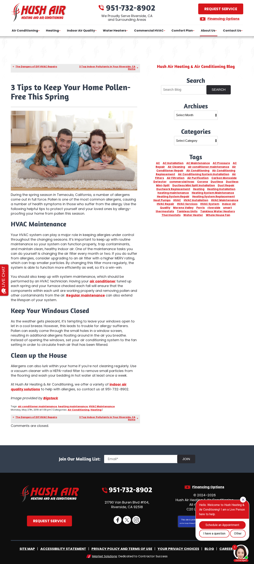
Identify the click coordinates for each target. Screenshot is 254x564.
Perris (200, 207)
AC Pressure (221, 163)
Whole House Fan (218, 215)
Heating (96, 409)
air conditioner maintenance (37, 406)
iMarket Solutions (104, 556)
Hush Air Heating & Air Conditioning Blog (196, 66)
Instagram (136, 520)
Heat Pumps (162, 200)
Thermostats (171, 215)
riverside (214, 207)
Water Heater (193, 215)
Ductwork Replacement (173, 189)
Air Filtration (175, 178)
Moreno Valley (183, 207)
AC (158, 163)
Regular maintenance (85, 295)
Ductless (217, 181)
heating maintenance (73, 406)
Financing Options (223, 18)
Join (186, 459)
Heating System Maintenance (213, 193)
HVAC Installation (196, 200)
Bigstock (50, 398)
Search (219, 89)
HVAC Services (187, 204)
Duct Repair (226, 185)
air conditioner (103, 281)
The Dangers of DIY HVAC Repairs (36, 66)
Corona (202, 181)
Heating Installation (221, 189)
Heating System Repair (173, 196)
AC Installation (173, 163)
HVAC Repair (165, 204)
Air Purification (198, 178)
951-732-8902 (130, 7)
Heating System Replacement (213, 196)
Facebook (118, 520)
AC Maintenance (198, 163)
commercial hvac (181, 181)
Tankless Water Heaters (217, 211)
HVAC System (209, 204)
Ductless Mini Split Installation (193, 185)
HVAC (177, 200)
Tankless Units (187, 211)
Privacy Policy (193, 523)
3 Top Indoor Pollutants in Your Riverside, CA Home (107, 67)
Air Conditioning (78, 409)
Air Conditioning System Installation (203, 174)
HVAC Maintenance (102, 406)
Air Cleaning (176, 167)
